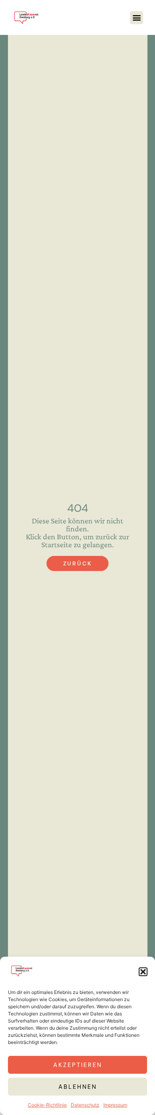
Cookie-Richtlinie (47, 1105)
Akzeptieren (77, 1065)
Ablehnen (77, 1087)
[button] (143, 972)
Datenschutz (85, 1105)
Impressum (115, 1105)
